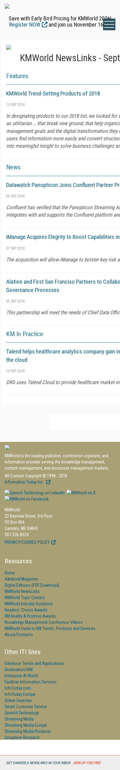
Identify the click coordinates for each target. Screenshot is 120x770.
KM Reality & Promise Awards (30, 616)
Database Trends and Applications (34, 663)
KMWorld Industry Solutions (29, 603)
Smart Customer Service (26, 706)
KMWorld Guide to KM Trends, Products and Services (50, 628)
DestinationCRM (19, 669)
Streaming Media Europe (26, 725)
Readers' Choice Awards (26, 609)
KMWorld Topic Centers (25, 597)
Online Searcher (18, 700)
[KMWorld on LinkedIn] (35, 492)
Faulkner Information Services (31, 681)
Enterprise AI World (21, 675)
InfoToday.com (18, 688)
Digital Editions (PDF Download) (32, 585)
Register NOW (24, 24)
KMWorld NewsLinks (22, 591)
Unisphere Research (22, 737)
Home (10, 572)
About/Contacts (19, 634)
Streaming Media (19, 719)
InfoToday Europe (20, 694)
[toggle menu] (109, 24)
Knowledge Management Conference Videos (43, 622)
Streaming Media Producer (28, 731)
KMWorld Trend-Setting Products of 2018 (53, 93)
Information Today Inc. (25, 482)
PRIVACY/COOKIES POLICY (27, 542)
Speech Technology (22, 712)
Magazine (21, 579)
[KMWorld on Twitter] (81, 492)
